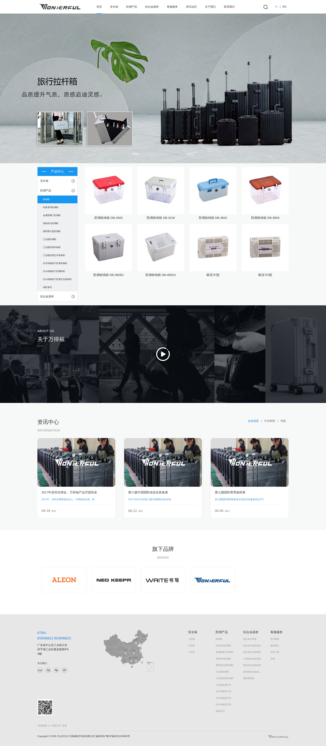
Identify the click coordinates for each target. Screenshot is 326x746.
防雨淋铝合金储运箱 (253, 672)
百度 (64, 725)
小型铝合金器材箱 (252, 658)
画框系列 (220, 711)
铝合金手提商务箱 (252, 645)
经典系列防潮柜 (223, 645)
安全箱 (114, 6)
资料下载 (274, 652)
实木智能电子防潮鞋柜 (227, 698)
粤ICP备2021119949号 (117, 736)
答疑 (272, 658)
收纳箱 (219, 639)
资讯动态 (191, 6)
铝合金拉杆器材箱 (252, 652)
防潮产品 (131, 6)
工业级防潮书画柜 (224, 678)
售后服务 (274, 639)
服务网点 (274, 645)
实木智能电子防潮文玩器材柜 (230, 704)
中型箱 (191, 645)
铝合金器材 (152, 6)
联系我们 (229, 6)
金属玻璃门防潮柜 (224, 652)
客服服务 (172, 6)
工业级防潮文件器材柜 (227, 685)
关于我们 (210, 6)
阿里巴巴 (56, 725)
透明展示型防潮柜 (224, 665)
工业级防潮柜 (222, 672)
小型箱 (191, 639)
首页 (99, 6)
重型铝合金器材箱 (252, 665)
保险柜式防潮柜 (223, 658)
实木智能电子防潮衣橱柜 (228, 691)
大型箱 (191, 652)
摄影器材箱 (248, 678)
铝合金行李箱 (249, 639)
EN (284, 6)
